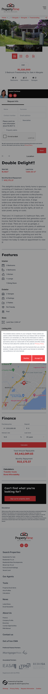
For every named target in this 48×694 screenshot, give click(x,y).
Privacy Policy (39, 344)
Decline (26, 358)
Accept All (38, 358)
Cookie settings (12, 358)
